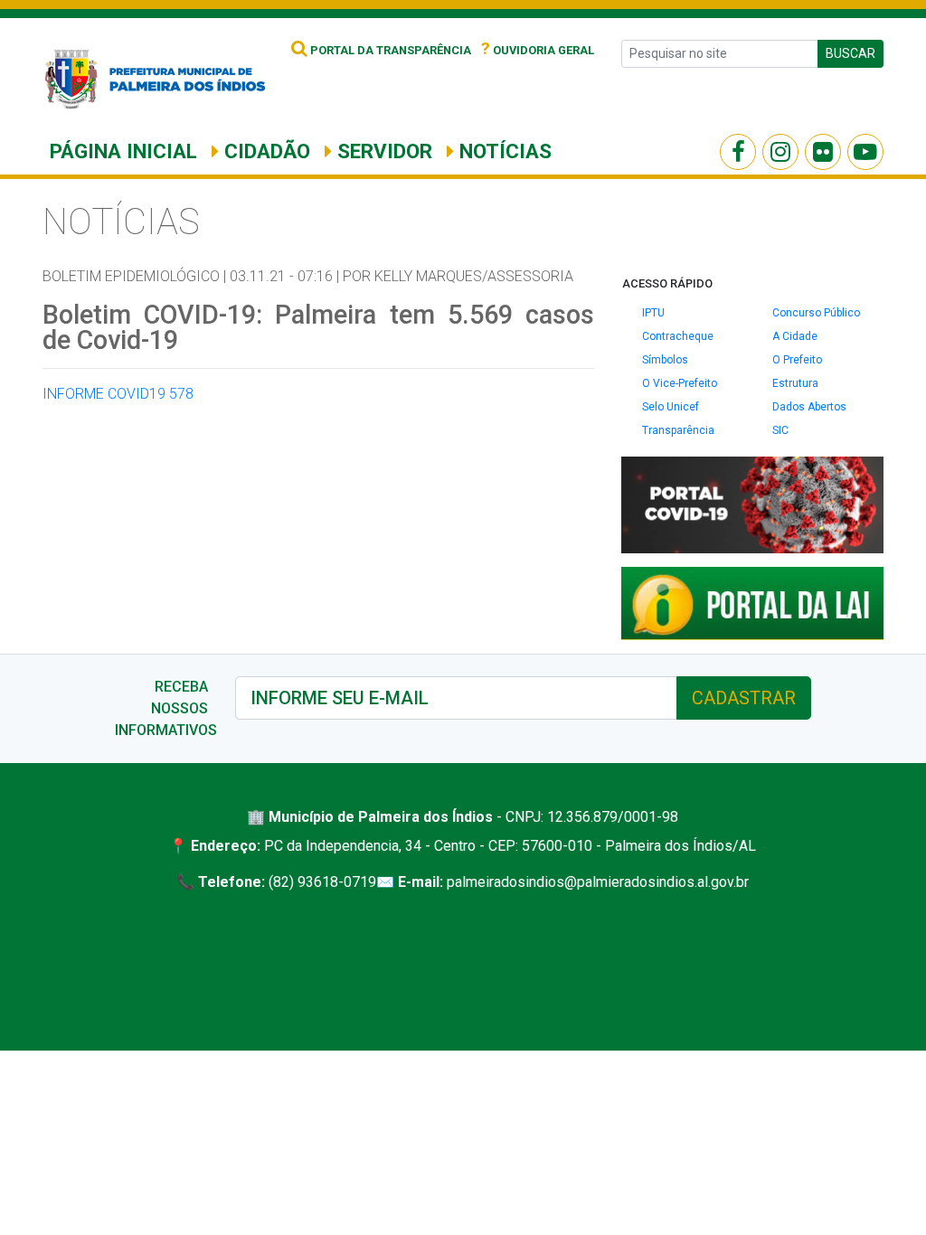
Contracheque (677, 336)
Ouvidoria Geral (537, 50)
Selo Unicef (670, 407)
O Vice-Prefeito (679, 383)
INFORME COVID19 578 (118, 393)
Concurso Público (816, 312)
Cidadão (264, 151)
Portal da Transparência (389, 50)
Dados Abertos (809, 407)
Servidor (382, 151)
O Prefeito (797, 360)
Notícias (503, 151)
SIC (780, 430)
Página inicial (123, 151)
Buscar (850, 53)
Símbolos (665, 360)
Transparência (678, 430)
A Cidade (794, 336)
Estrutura (795, 383)
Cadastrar (744, 698)
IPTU (653, 312)
